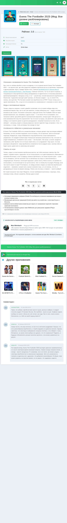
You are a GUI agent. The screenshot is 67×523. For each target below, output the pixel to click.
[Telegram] (23, 186)
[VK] (28, 186)
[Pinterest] (44, 186)
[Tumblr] (39, 186)
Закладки (36, 23)
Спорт (23, 40)
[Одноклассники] (34, 186)
